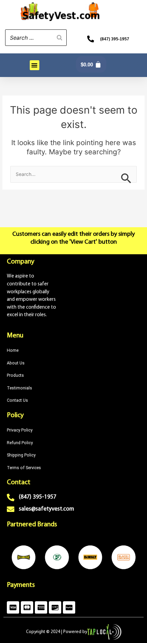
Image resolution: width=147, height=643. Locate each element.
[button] (35, 65)
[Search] (59, 38)
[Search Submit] (126, 177)
